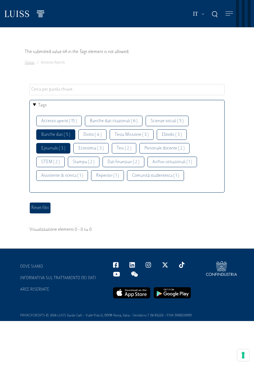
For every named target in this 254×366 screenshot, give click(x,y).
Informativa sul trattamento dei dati (58, 278)
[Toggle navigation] (229, 13)
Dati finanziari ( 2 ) (123, 162)
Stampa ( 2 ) (83, 162)
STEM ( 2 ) (50, 162)
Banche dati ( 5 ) (55, 134)
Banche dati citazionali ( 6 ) (114, 121)
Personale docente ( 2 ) (164, 148)
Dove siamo (31, 267)
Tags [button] (42, 105)
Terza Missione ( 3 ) (132, 134)
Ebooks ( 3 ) (172, 134)
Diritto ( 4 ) (92, 134)
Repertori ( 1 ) (107, 175)
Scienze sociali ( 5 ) (167, 121)
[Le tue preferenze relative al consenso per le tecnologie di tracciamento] (243, 355)
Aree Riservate (34, 290)
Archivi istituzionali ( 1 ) (172, 162)
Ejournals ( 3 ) (53, 148)
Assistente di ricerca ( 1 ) (62, 175)
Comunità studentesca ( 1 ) (155, 175)
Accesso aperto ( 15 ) (59, 121)
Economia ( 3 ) (91, 148)
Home (29, 63)
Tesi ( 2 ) (124, 148)
